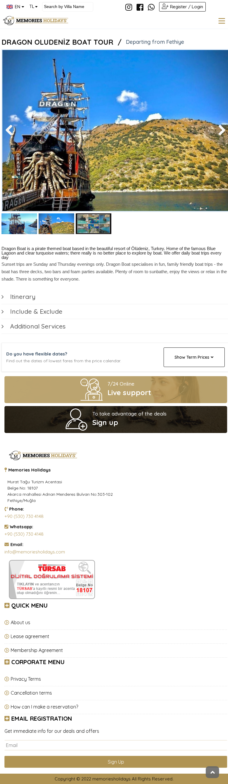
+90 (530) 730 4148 (24, 516)
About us (20, 622)
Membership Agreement (37, 650)
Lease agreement (30, 636)
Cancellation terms (31, 693)
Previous (10, 229)
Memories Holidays (29, 470)
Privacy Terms (26, 679)
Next (222, 229)
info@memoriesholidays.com (34, 552)
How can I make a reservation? (44, 707)
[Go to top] (212, 772)
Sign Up (116, 762)
